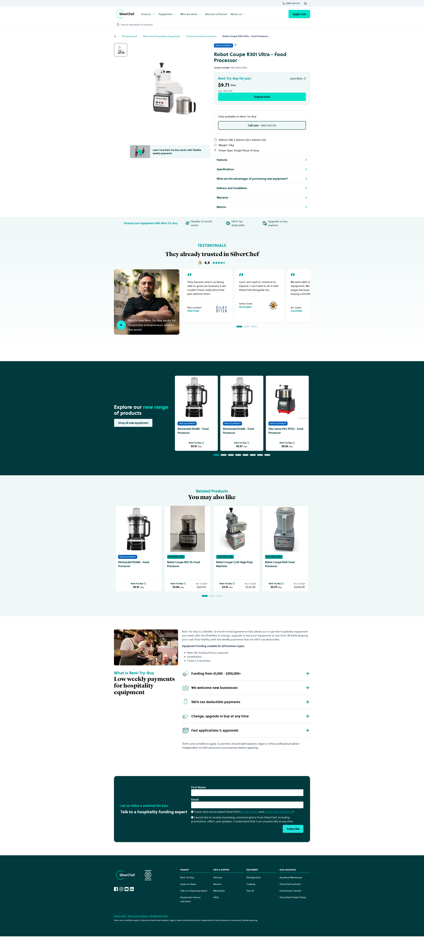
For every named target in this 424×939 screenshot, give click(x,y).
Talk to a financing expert (193, 890)
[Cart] (306, 3)
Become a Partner (216, 14)
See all (250, 890)
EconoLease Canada (290, 890)
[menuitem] (148, 14)
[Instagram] (121, 889)
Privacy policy (120, 916)
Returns (217, 884)
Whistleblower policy (158, 916)
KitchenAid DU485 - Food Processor (193, 431)
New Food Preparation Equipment (161, 36)
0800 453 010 (293, 3)
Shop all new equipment (133, 423)
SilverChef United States (293, 897)
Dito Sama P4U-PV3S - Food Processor (285, 431)
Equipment (165, 14)
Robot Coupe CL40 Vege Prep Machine (234, 564)
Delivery (217, 877)
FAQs (216, 897)
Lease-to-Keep (188, 884)
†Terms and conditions (138, 916)
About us (236, 14)
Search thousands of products (137, 24)
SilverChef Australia (290, 884)
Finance (146, 14)
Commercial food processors (201, 36)
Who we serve (188, 14)
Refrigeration (253, 877)
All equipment (129, 36)
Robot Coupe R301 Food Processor (280, 564)
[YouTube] (127, 889)
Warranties (219, 890)
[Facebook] (116, 889)
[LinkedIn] (132, 889)
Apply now (299, 14)
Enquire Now (262, 97)
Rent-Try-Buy (195, 443)
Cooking (250, 884)
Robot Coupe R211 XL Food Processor (183, 564)
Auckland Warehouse (291, 877)
